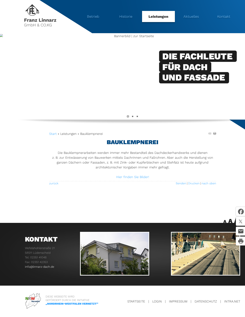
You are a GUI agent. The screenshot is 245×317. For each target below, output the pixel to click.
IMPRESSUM (178, 301)
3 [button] (137, 117)
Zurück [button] (5, 74)
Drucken (194, 183)
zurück (53, 183)
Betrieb (93, 16)
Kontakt (223, 16)
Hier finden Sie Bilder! (132, 177)
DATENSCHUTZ (206, 301)
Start (53, 134)
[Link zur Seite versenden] (209, 134)
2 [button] (133, 117)
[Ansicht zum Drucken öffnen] (214, 134)
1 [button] (128, 117)
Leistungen (158, 16)
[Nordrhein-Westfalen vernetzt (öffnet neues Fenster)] (61, 307)
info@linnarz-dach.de (39, 266)
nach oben (209, 183)
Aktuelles (191, 16)
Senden (181, 183)
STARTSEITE (136, 301)
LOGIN (157, 301)
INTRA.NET (232, 301)
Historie (125, 16)
